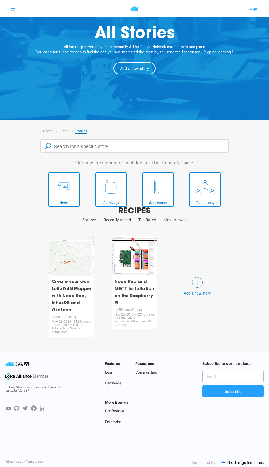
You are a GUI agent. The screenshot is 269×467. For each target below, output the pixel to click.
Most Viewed (175, 219)
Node (63, 202)
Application (158, 202)
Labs (65, 131)
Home (48, 131)
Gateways (111, 202)
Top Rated (147, 219)
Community (205, 202)
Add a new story (134, 68)
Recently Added (117, 219)
